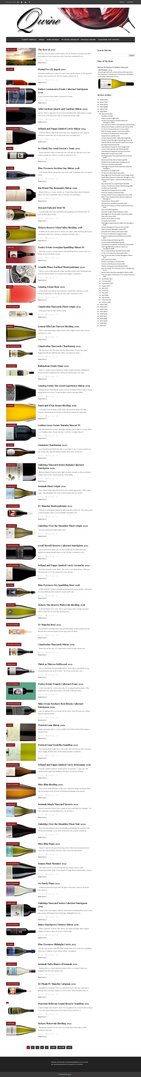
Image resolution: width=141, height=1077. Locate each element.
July (103, 288)
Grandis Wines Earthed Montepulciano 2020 (61, 267)
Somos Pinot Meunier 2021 (52, 863)
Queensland (11, 366)
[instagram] (17, 2)
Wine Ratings (53, 40)
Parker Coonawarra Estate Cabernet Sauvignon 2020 (114, 121)
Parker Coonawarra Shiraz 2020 (112, 262)
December (105, 114)
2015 (101, 316)
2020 (102, 305)
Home (122, 2)
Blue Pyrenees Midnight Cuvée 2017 (57, 944)
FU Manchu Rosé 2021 (49, 624)
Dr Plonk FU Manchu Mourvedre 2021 (114, 253)
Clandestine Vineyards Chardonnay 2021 (59, 346)
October (105, 281)
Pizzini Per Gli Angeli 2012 (51, 69)
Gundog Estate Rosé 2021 (51, 286)
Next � (61, 1047)
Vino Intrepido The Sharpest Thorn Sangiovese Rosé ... (117, 269)
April (103, 295)
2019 (101, 307)
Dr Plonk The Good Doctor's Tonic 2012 (59, 148)
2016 (101, 314)
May (103, 293)
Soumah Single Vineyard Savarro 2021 (58, 804)
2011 (101, 326)
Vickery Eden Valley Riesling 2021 (112, 242)
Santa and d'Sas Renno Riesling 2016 (57, 405)
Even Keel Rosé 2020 (108, 259)
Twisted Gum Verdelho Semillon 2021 (58, 744)
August (104, 286)
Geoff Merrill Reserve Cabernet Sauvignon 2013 (63, 545)
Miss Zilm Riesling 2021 (50, 784)
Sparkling (10, 247)
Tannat (9, 148)
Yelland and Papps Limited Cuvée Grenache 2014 (63, 565)
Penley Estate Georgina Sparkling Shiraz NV (61, 247)
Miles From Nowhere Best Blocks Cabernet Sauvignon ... (116, 198)
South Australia (12, 89)
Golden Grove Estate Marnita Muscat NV (59, 425)
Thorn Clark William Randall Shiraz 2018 (115, 251)
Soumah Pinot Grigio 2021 (52, 486)
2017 (101, 312)
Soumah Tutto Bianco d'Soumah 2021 (57, 964)
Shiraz (9, 287)
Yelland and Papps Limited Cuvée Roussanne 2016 (64, 764)
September (106, 283)
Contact (130, 2)
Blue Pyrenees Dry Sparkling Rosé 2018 (59, 585)
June (103, 290)
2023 (102, 107)
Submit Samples (29, 40)
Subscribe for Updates (108, 40)
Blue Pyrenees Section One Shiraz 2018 (58, 168)
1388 (53, 1047)
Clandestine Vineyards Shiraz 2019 (56, 644)
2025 (102, 102)
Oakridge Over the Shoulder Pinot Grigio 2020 (63, 525)
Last (69, 1047)
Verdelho (10, 745)
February (105, 300)
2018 (102, 309)
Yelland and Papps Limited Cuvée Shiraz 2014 (62, 128)
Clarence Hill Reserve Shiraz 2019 (113, 264)
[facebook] (29, 2)
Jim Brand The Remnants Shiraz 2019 (57, 187)
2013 (102, 321)
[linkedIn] (25, 2)
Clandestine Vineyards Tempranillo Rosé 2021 (117, 245)
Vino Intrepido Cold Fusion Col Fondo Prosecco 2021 (118, 275)
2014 (101, 319)
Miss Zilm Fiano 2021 (49, 843)
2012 (101, 323)
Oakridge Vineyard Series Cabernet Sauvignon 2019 (117, 224)
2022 (102, 109)
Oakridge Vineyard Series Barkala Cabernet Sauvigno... (116, 167)
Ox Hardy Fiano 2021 (49, 883)
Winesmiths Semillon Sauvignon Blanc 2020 (117, 272)
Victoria (10, 69)
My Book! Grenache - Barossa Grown (79, 40)
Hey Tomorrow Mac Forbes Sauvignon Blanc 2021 (117, 256)
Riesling (10, 326)
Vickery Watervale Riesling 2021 (54, 1023)
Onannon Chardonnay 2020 (52, 444)
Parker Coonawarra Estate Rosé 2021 (114, 266)
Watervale (10, 605)
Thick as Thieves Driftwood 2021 (55, 664)
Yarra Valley (11, 465)
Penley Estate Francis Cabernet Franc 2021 (60, 683)
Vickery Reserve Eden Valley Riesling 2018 (60, 227)
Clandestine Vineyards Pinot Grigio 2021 (59, 306)
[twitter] (21, 2)
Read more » (42, 63)
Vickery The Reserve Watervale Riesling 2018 (61, 604)
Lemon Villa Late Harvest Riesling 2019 (58, 326)
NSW (8, 267)
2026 (102, 100)
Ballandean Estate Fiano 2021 (53, 365)
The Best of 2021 (46, 49)
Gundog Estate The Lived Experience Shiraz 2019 (64, 385)
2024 (102, 104)
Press (41, 40)
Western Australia (13, 208)
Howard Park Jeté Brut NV (51, 207)
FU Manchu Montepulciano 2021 (55, 505)
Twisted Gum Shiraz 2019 (51, 725)
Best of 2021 (11, 49)
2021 (101, 111)
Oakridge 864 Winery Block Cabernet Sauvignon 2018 (114, 248)
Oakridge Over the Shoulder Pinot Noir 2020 (62, 823)
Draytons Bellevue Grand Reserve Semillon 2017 (63, 1003)
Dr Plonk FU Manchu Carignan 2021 (57, 983)
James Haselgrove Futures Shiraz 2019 (58, 924)
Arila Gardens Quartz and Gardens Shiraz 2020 (63, 108)
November (105, 279)
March (104, 297)
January (105, 302)
